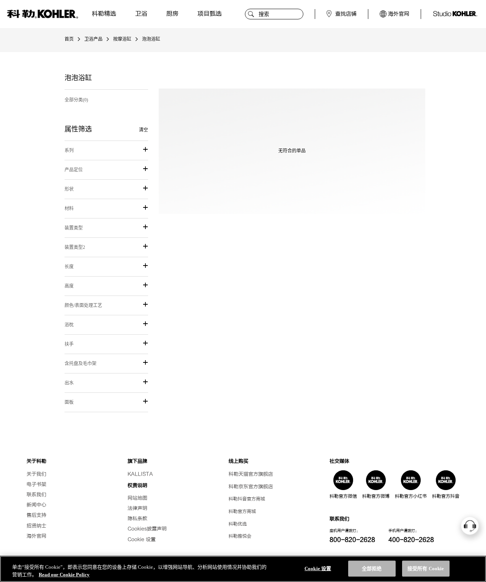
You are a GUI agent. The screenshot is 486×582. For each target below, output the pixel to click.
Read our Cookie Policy (64, 574)
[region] (243, 569)
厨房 (172, 13)
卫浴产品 (93, 39)
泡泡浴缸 (151, 39)
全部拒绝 (372, 568)
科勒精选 (104, 13)
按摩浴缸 (122, 39)
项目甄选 (209, 13)
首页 (69, 39)
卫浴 (141, 13)
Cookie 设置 (142, 539)
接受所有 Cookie (425, 568)
